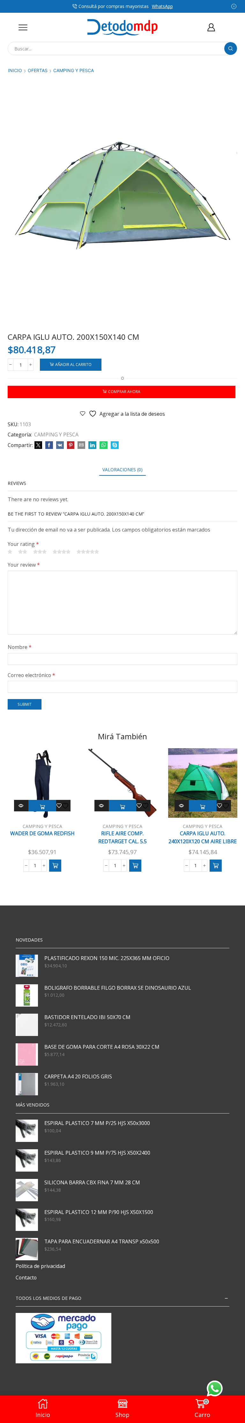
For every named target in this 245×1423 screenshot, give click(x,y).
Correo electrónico (31, 675)
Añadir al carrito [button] (42, 807)
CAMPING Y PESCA (73, 70)
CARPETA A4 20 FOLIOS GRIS (78, 1076)
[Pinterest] (70, 445)
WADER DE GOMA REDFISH (42, 833)
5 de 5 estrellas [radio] (88, 551)
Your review (24, 564)
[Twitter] (38, 445)
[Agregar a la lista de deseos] (63, 805)
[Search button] (230, 48)
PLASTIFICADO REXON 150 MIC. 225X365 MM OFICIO (106, 958)
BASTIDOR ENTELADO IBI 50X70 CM (87, 1017)
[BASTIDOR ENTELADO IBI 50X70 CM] (27, 1025)
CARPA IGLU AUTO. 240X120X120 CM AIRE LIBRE (202, 837)
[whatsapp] (103, 445)
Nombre (20, 647)
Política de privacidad (40, 1266)
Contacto (26, 1277)
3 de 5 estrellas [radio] (40, 551)
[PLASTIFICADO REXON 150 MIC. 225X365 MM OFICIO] (27, 966)
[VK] (60, 445)
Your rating (23, 544)
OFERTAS (38, 70)
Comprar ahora (124, 391)
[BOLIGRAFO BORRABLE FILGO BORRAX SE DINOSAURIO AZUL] (27, 995)
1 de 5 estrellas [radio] (10, 551)
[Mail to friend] (81, 445)
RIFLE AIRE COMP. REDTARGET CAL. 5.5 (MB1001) (122, 841)
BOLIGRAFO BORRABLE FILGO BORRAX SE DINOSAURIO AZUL (117, 987)
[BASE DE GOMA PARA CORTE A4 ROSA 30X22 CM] (27, 1054)
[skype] (114, 445)
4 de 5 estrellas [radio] (62, 551)
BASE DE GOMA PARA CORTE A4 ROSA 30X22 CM (102, 1046)
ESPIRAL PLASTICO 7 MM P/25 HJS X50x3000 (97, 1123)
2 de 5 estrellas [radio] (22, 551)
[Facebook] (49, 445)
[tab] (122, 469)
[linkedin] (92, 445)
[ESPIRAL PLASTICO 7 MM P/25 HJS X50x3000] (27, 1131)
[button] (55, 866)
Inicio (15, 70)
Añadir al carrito (73, 364)
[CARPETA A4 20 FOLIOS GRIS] (27, 1084)
